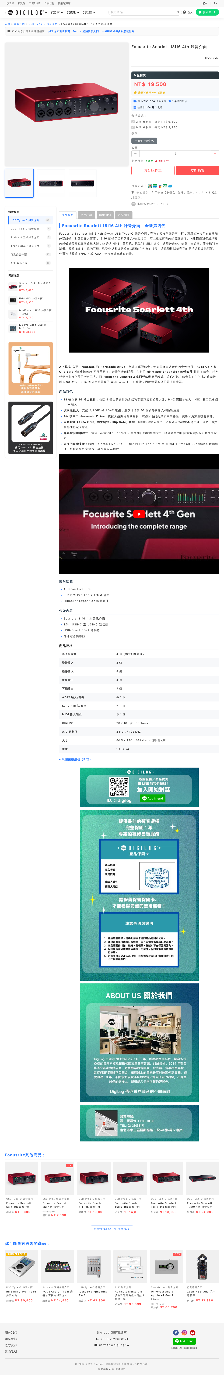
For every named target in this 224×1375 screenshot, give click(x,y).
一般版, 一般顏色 (144, 140)
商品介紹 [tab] (68, 215)
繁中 (205, 3)
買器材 (56, 12)
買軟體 (88, 12)
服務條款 (120, 1369)
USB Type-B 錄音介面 (19, 1287)
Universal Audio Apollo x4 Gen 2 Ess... (162, 1295)
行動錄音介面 (194, 1287)
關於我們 (11, 1332)
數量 (134, 147)
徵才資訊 (11, 1345)
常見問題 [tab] (124, 215)
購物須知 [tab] (105, 215)
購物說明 (11, 1351)
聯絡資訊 (11, 1339)
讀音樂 (10, 3)
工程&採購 (35, 3)
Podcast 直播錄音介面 (56, 1287)
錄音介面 (19, 23)
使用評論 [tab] (86, 215)
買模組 (72, 12)
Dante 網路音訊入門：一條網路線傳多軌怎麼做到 (103, 31)
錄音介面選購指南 (59, 31)
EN (215, 3)
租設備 (22, 3)
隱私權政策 (104, 1369)
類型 (134, 133)
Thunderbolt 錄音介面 (164, 1287)
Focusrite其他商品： (25, 1155)
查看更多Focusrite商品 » (112, 1229)
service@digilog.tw (114, 1345)
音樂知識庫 (64, 3)
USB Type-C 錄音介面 (43, 23)
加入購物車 (21, 1191)
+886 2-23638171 (113, 1339)
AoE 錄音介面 (123, 1287)
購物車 (209, 12)
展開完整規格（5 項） (77, 759)
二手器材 (49, 3)
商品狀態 (137, 161)
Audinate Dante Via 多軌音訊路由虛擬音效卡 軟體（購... (130, 1295)
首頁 (7, 23)
